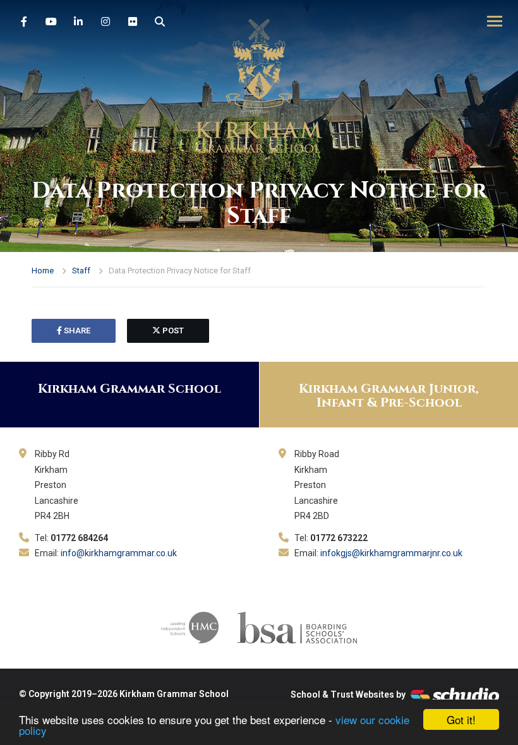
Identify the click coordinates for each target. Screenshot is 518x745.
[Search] (159, 22)
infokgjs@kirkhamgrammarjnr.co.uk (391, 553)
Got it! (461, 719)
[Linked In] (78, 22)
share (76, 330)
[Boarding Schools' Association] (297, 626)
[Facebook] (24, 22)
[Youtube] (51, 22)
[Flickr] (132, 22)
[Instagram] (105, 22)
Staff (81, 270)
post (172, 330)
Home (43, 270)
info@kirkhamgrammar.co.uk (119, 553)
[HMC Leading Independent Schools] (190, 626)
